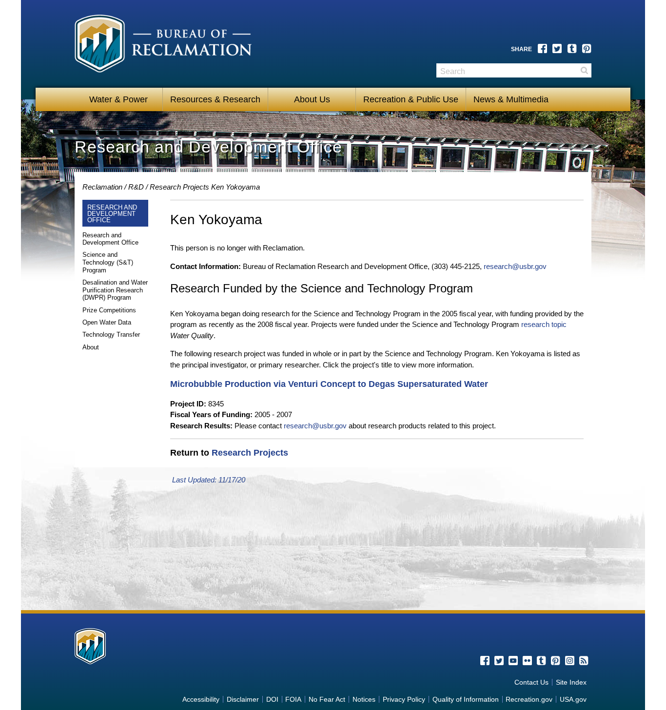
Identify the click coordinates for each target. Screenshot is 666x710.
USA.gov (573, 699)
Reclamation (102, 187)
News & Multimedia (510, 99)
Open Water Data (106, 322)
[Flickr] (527, 660)
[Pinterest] (555, 660)
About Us (312, 99)
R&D (136, 187)
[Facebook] (485, 660)
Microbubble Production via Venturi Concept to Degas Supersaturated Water (329, 384)
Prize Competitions (109, 310)
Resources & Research (215, 99)
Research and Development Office (110, 239)
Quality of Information (465, 699)
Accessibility (200, 699)
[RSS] (583, 660)
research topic (544, 324)
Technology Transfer (111, 334)
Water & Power (118, 99)
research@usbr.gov (515, 266)
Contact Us (531, 682)
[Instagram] (569, 660)
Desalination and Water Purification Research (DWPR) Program (115, 290)
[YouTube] (513, 660)
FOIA (293, 699)
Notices (364, 699)
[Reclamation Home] (163, 45)
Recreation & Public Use (410, 99)
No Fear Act (327, 699)
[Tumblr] (541, 660)
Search (584, 70)
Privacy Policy (404, 699)
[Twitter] (499, 660)
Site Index (571, 682)
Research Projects (179, 187)
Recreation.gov (529, 699)
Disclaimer (243, 699)
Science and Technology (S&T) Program (107, 262)
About (90, 347)
